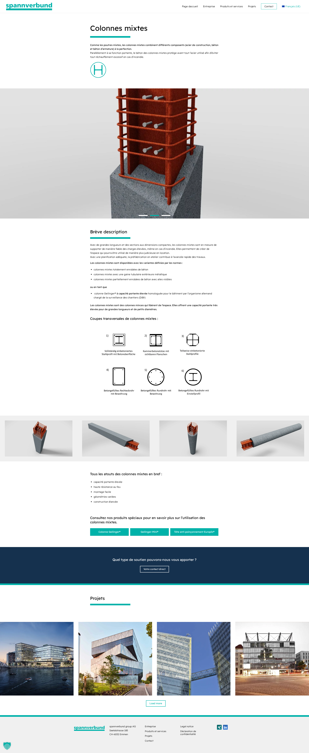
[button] (7, 746)
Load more (156, 703)
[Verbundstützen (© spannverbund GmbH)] (38, 438)
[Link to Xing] (219, 727)
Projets (148, 735)
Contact (149, 740)
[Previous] (3, 150)
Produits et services (155, 731)
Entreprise (150, 726)
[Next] (306, 150)
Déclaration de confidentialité (188, 733)
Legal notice (186, 726)
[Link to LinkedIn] (225, 727)
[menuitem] (190, 6)
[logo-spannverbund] (29, 6)
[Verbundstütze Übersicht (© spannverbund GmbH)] (154, 364)
